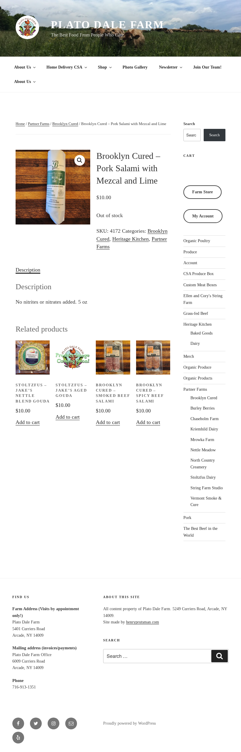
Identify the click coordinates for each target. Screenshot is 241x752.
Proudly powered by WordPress (129, 723)
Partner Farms (38, 124)
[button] (79, 160)
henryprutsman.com (142, 622)
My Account (203, 216)
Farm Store (202, 192)
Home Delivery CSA (64, 67)
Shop (102, 67)
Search (189, 124)
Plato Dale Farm (107, 25)
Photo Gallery (135, 67)
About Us (22, 67)
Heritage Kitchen (130, 239)
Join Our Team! (207, 67)
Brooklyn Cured (65, 124)
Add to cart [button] (28, 422)
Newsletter (168, 67)
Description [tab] (28, 270)
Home (20, 124)
